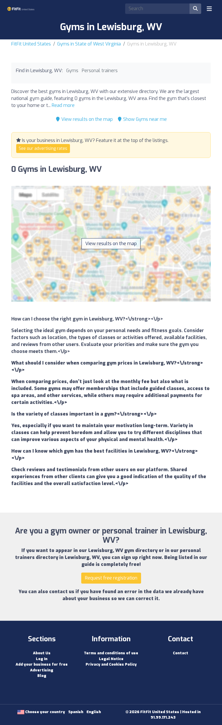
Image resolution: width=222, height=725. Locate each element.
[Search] (195, 8)
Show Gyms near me (144, 119)
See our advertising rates (43, 148)
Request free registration (111, 578)
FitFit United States (31, 44)
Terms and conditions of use (111, 653)
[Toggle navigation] (209, 8)
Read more (63, 105)
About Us (42, 653)
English (93, 711)
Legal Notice (111, 658)
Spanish (75, 711)
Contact (180, 653)
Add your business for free (42, 664)
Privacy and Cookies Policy (111, 664)
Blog (41, 675)
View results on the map (86, 119)
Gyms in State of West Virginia (89, 44)
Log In (41, 658)
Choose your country (44, 711)
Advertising (41, 670)
